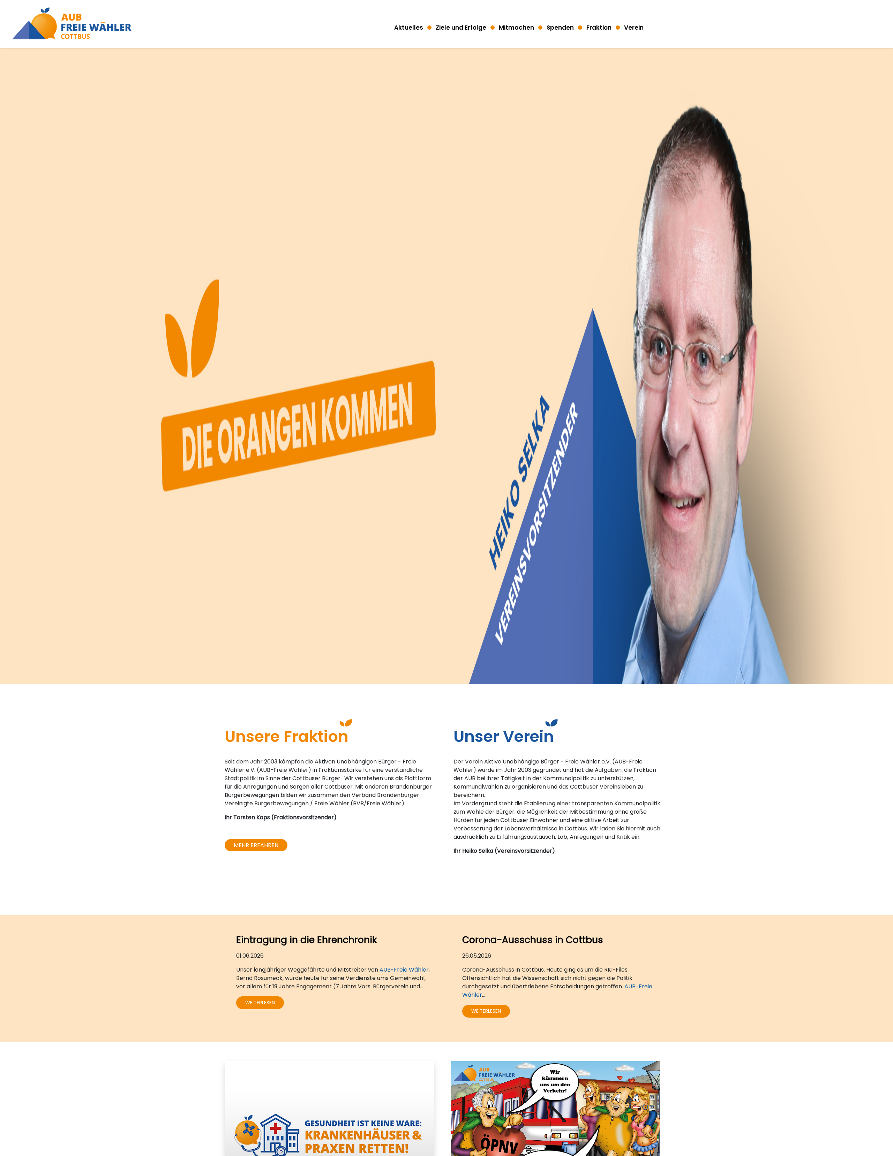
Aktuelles (408, 27)
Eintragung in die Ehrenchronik (306, 939)
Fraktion (598, 27)
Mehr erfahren (256, 845)
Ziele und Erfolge (461, 27)
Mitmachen (516, 27)
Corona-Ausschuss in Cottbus (532, 939)
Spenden (560, 27)
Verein (634, 27)
